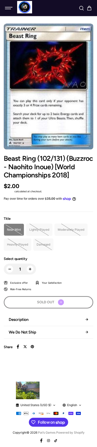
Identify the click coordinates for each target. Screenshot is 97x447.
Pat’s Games (46, 432)
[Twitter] (25, 347)
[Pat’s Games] (24, 7)
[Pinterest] (32, 347)
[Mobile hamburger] (9, 8)
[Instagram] (48, 441)
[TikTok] (56, 441)
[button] (89, 8)
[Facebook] (18, 347)
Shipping (9, 191)
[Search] (81, 8)
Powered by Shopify (70, 432)
